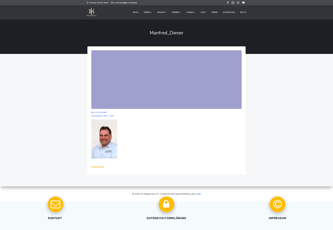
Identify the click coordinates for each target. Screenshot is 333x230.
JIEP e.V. (243, 12)
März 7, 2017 (108, 116)
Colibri (198, 193)
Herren (175, 12)
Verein (147, 12)
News (135, 12)
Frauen (160, 12)
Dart (203, 12)
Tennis (214, 12)
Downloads (229, 12)
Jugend (190, 12)
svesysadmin (96, 116)
